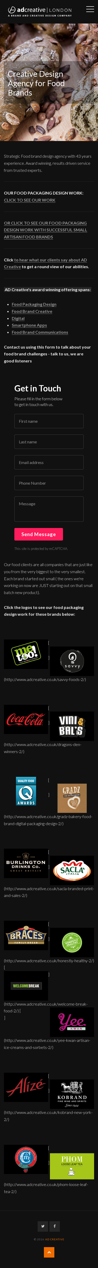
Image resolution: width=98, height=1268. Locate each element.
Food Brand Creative (32, 311)
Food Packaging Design (34, 304)
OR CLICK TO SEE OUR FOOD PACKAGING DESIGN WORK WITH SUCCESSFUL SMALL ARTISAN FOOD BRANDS (45, 229)
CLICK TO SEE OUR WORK (29, 199)
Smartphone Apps (29, 324)
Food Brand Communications (40, 332)
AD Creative (54, 1239)
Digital (18, 318)
